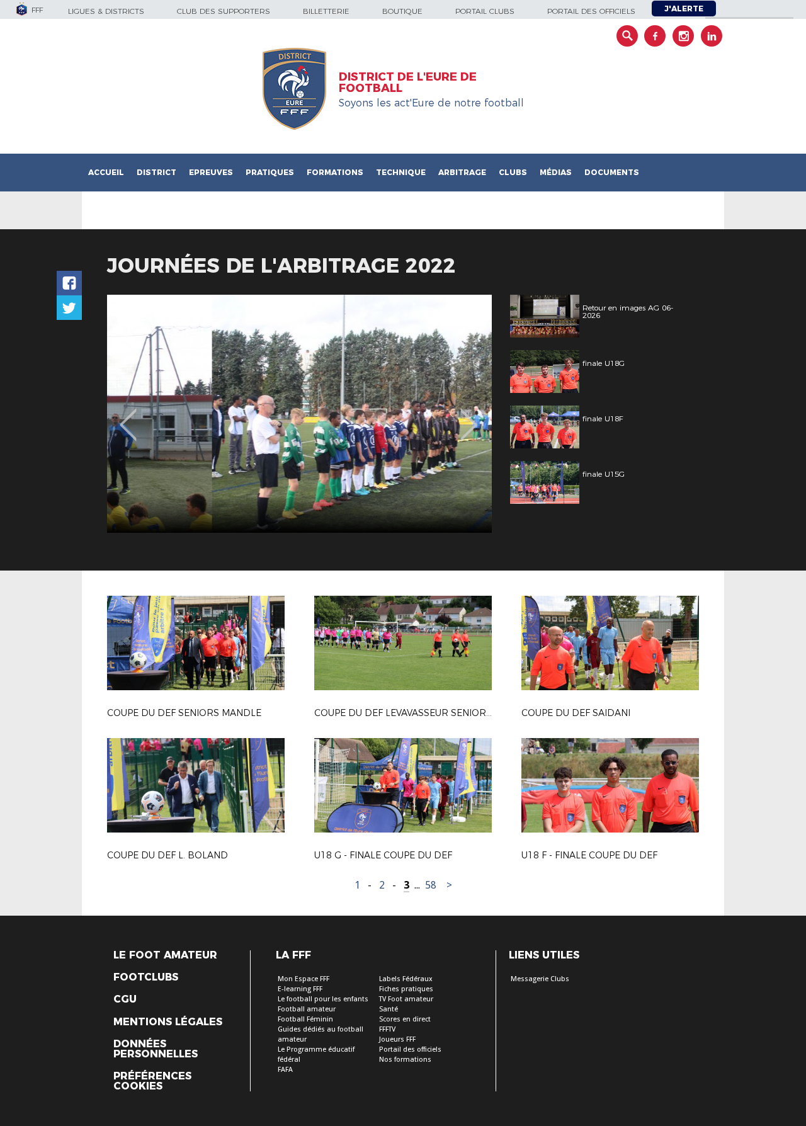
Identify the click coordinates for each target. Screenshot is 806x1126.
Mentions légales (167, 1022)
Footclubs (145, 977)
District (156, 172)
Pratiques (270, 172)
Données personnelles (155, 1049)
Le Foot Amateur (165, 955)
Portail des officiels (591, 11)
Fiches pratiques (406, 989)
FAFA (285, 1070)
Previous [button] (128, 415)
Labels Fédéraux (406, 979)
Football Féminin (305, 1019)
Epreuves (211, 172)
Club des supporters (223, 11)
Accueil (106, 172)
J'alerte (683, 8)
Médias (556, 172)
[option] (299, 414)
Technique (401, 172)
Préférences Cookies (152, 1081)
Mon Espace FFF (303, 979)
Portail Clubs (484, 11)
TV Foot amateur (406, 999)
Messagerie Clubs (540, 979)
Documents (611, 172)
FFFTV (387, 1029)
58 (430, 885)
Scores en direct (405, 1019)
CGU (125, 999)
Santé (388, 1009)
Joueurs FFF (397, 1039)
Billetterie (326, 11)
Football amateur (307, 1009)
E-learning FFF (300, 989)
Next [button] (469, 415)
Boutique (402, 11)
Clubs (513, 172)
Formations (335, 172)
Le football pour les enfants (323, 999)
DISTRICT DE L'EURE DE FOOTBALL (408, 82)
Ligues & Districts (106, 11)
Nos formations (405, 1059)
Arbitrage (462, 172)
